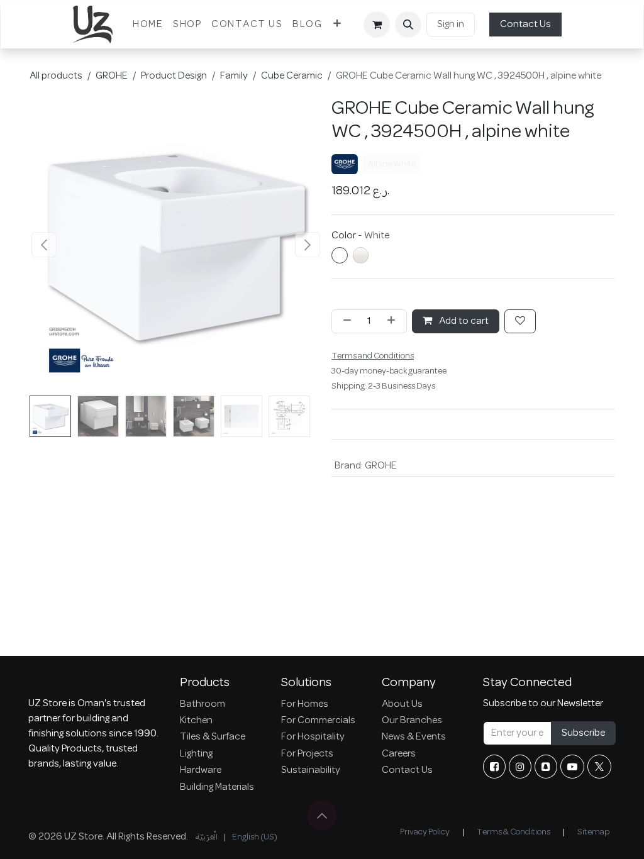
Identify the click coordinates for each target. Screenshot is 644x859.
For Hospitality (313, 737)
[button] (408, 24)
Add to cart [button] (463, 321)
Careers (399, 754)
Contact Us (525, 24)
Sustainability (310, 770)
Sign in (450, 24)
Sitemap (593, 832)
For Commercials (318, 720)
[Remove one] (344, 321)
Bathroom (202, 704)
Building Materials (217, 787)
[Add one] (393, 321)
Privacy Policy (425, 832)
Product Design (174, 76)
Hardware (200, 770)
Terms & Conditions (513, 832)
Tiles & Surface (212, 737)
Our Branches (412, 720)
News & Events (414, 737)
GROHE (112, 76)
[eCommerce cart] (377, 24)
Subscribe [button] (583, 733)
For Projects (307, 754)
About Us (402, 704)
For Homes (304, 704)
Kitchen (196, 720)
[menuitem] (148, 24)
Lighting (196, 754)
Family (234, 76)
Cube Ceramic (292, 76)
